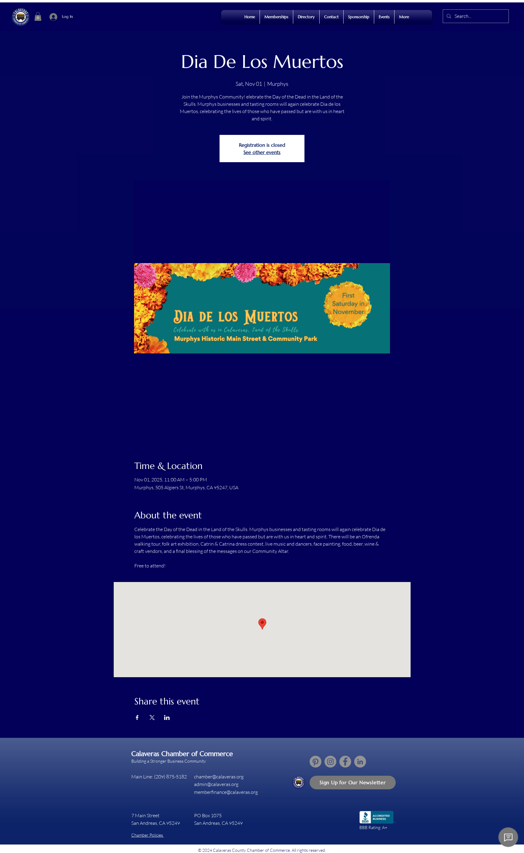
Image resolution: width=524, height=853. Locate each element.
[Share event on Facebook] (137, 717)
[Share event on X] (152, 717)
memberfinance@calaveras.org (226, 792)
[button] (38, 16)
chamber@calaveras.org (219, 777)
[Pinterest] (315, 762)
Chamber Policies (147, 835)
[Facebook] (345, 762)
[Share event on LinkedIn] (167, 717)
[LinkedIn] (360, 762)
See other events (262, 152)
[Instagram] (330, 762)
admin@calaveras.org (216, 784)
